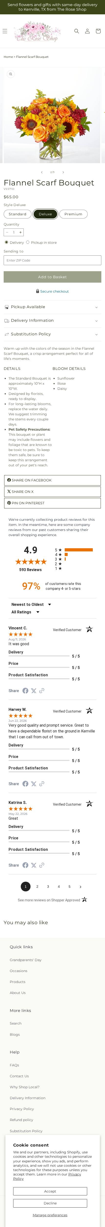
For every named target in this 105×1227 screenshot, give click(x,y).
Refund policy (21, 1120)
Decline (50, 1203)
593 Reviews (35, 569)
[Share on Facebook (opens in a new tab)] (25, 691)
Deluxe (45, 214)
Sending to (21, 251)
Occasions (18, 971)
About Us (18, 993)
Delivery (17, 242)
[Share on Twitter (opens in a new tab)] (34, 691)
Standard (17, 214)
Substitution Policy (26, 1131)
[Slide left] (41, 172)
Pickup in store (44, 242)
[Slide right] (63, 172)
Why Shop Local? (25, 1087)
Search (15, 1023)
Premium (73, 214)
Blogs (15, 1034)
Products (17, 982)
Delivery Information (27, 1098)
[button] (76, 31)
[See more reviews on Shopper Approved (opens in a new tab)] (41, 691)
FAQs (14, 1065)
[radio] (75, 549)
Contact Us (19, 1076)
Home (8, 57)
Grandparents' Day (26, 960)
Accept (50, 1191)
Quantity (11, 224)
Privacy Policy (22, 1109)
